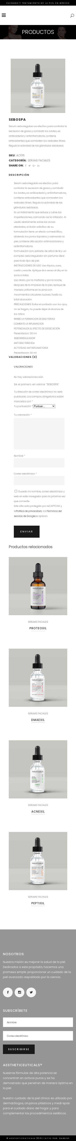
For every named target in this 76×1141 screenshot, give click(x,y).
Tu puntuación (23, 406)
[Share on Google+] (34, 165)
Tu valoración (23, 414)
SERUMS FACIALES (39, 160)
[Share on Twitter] (29, 165)
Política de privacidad (28, 511)
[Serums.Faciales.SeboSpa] (38, 86)
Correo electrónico (25, 473)
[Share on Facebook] (26, 165)
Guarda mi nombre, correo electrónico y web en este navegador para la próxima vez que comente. (39, 496)
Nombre (19, 455)
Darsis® (64, 1138)
